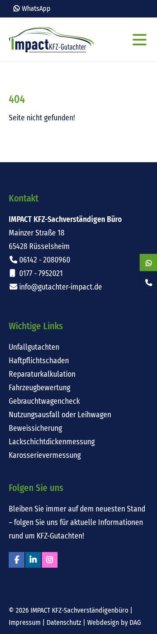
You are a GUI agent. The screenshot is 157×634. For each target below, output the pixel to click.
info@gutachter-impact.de (60, 287)
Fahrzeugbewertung (39, 387)
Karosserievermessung (45, 455)
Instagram (50, 560)
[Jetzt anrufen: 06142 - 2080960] (148, 282)
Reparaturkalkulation (42, 374)
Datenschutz (64, 622)
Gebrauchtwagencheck (44, 401)
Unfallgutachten (34, 347)
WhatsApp (36, 8)
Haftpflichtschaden (39, 360)
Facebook (16, 560)
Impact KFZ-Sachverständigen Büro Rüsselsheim (51, 40)
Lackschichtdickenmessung (52, 442)
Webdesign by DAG (114, 622)
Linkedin (33, 560)
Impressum (25, 622)
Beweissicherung (35, 428)
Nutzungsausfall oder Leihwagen (60, 414)
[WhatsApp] (148, 263)
